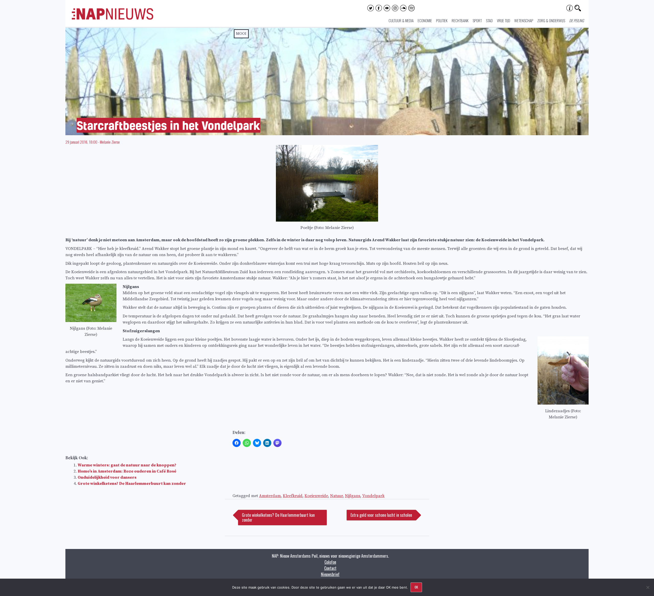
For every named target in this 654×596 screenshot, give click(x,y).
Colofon (330, 562)
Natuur (336, 495)
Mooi (241, 33)
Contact (330, 568)
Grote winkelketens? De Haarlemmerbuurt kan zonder (132, 483)
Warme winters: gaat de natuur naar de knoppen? (127, 465)
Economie (425, 20)
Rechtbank (460, 20)
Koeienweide (316, 495)
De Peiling (576, 20)
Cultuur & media (401, 20)
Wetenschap (523, 20)
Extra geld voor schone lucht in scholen (381, 515)
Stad (489, 20)
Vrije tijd (503, 20)
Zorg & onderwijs (551, 20)
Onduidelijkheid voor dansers (107, 477)
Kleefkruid (292, 495)
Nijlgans (352, 495)
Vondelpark (373, 495)
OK (416, 587)
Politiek (442, 20)
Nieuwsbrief (330, 574)
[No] (647, 587)
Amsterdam (270, 495)
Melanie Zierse (110, 142)
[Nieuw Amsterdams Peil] (112, 18)
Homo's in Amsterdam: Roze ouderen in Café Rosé (127, 471)
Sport (477, 20)
